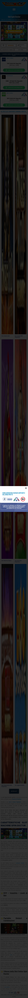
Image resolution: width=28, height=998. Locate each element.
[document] (14, 499)
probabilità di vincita (14, 508)
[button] (26, 488)
